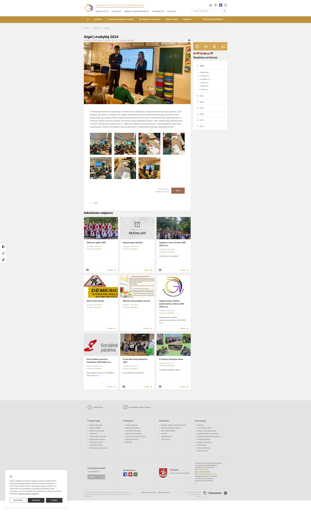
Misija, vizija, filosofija (96, 431)
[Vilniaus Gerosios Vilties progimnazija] (90, 8)
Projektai (164, 434)
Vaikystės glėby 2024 (96, 242)
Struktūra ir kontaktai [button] (212, 19)
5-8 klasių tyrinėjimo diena (171, 359)
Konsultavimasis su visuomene (207, 434)
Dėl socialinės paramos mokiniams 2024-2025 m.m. (99, 360)
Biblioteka (128, 442)
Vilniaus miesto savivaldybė (179, 473)
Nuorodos (200, 425)
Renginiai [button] (187, 19)
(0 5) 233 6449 (202, 470)
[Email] (135, 474)
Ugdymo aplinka (95, 428)
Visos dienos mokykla (133, 431)
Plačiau (110, 270)
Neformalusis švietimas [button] (149, 19)
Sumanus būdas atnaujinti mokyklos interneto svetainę (192, 494)
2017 (202, 120)
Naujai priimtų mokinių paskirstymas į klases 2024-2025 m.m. (172, 304)
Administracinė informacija (136, 11)
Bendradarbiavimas (96, 445)
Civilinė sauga (201, 445)
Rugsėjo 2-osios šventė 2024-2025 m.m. (172, 244)
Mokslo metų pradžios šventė (136, 301)
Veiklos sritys (102, 11)
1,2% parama (165, 439)
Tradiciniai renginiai (96, 442)
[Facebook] (125, 474)
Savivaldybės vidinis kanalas (139, 407)
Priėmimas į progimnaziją (98, 448)
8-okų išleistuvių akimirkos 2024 (135, 360)
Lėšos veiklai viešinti (168, 431)
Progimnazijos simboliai (97, 436)
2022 (202, 114)
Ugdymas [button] (98, 19)
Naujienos (96, 28)
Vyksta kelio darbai (95, 301)
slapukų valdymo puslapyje (28, 494)
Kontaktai (171, 11)
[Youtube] (130, 474)
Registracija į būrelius (133, 242)
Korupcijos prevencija (204, 442)
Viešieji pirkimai (166, 436)
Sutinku (54, 500)
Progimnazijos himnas (97, 439)
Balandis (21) (205, 79)
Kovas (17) (204, 83)
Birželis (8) (204, 72)
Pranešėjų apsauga (203, 439)
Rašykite (92, 477)
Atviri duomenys (202, 451)
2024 (202, 102)
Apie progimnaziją (95, 425)
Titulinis (87, 28)
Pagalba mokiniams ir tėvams (135, 436)
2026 (202, 66)
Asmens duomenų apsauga (206, 431)
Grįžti (95, 203)
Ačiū (178, 191)
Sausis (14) (204, 89)
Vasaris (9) (204, 86)
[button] (210, 5)
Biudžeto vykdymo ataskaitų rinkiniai (173, 425)
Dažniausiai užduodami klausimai (208, 436)
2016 (202, 126)
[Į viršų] (225, 493)
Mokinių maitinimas (132, 439)
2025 (202, 96)
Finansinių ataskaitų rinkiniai (171, 428)
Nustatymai (18, 500)
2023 (202, 108)
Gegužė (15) (204, 76)
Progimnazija (158, 11)
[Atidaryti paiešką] (224, 11)
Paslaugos (116, 11)
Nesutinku (36, 500)
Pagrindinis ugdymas (132, 428)
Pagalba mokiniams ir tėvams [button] (120, 19)
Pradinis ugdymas (131, 425)
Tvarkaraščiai (97, 407)
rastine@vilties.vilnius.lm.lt (208, 474)
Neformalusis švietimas (133, 434)
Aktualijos (106, 28)
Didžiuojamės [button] (172, 19)
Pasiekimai (93, 434)
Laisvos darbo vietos (204, 428)
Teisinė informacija (203, 448)
